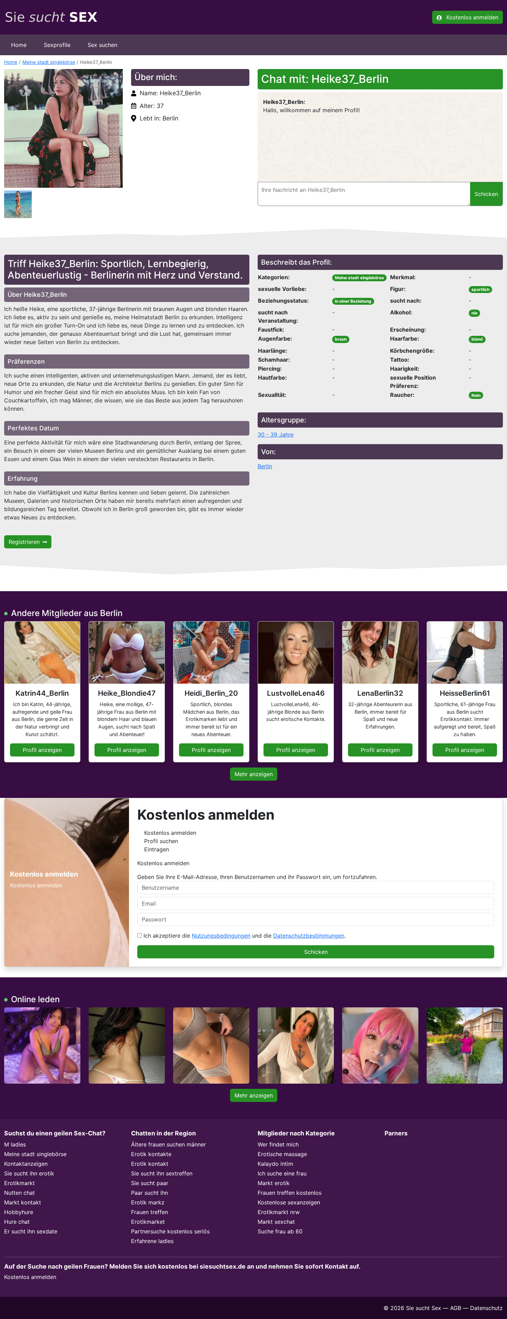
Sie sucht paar (149, 1183)
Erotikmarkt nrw (279, 1212)
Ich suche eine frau (282, 1173)
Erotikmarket (148, 1221)
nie (474, 312)
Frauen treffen (149, 1212)
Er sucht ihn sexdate (30, 1231)
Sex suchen (102, 44)
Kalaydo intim (275, 1163)
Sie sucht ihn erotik (29, 1173)
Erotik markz (148, 1202)
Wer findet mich (278, 1144)
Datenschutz (486, 1308)
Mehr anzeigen (254, 774)
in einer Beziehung (353, 301)
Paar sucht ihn (149, 1192)
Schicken (316, 951)
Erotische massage (282, 1154)
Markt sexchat (276, 1221)
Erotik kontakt (149, 1163)
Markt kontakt (22, 1202)
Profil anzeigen (42, 749)
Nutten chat (19, 1192)
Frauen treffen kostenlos (289, 1192)
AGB (455, 1308)
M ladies (15, 1144)
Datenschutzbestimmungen (308, 935)
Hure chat (17, 1221)
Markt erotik (274, 1183)
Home (19, 44)
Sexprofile (57, 44)
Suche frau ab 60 (280, 1231)
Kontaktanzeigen (26, 1163)
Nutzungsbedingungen (221, 935)
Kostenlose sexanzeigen (289, 1202)
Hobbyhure (18, 1212)
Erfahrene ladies (152, 1241)
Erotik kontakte (151, 1154)
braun (341, 339)
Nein (475, 395)
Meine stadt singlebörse (48, 62)
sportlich (480, 289)
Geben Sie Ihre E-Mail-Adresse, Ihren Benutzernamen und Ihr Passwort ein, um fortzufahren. (257, 876)
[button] (63, 128)
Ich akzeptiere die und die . (244, 935)
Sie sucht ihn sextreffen (161, 1173)
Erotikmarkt (19, 1183)
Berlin (265, 466)
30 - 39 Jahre (276, 434)
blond (477, 339)
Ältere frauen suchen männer (168, 1144)
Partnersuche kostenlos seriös (170, 1231)
